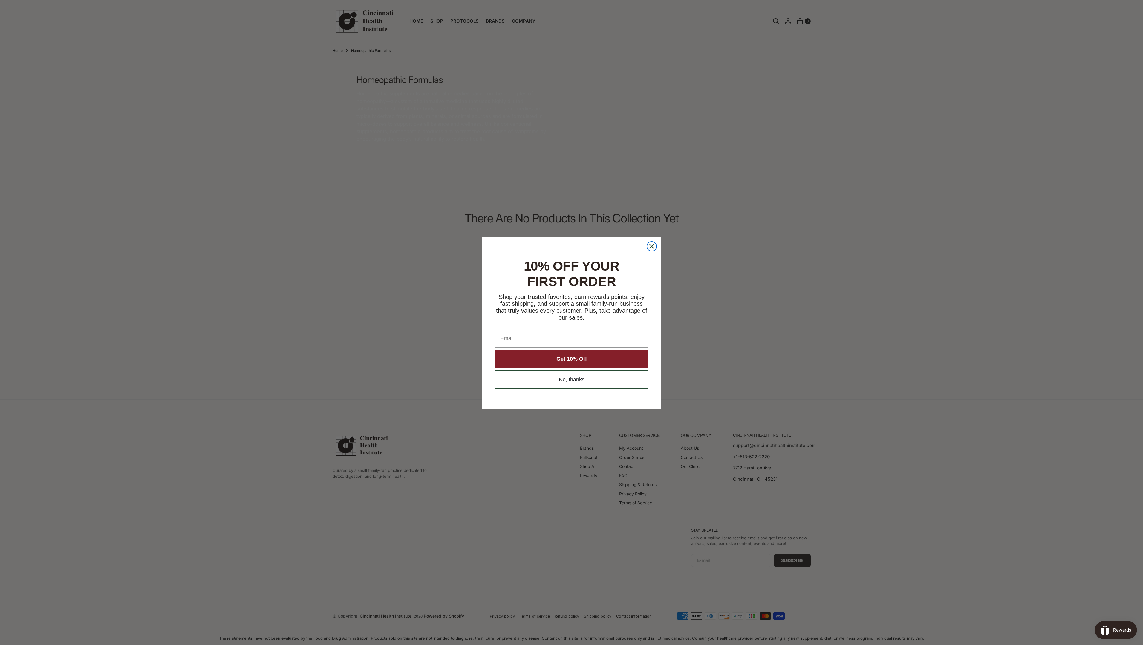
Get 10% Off (571, 359)
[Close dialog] (652, 246)
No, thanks (571, 380)
